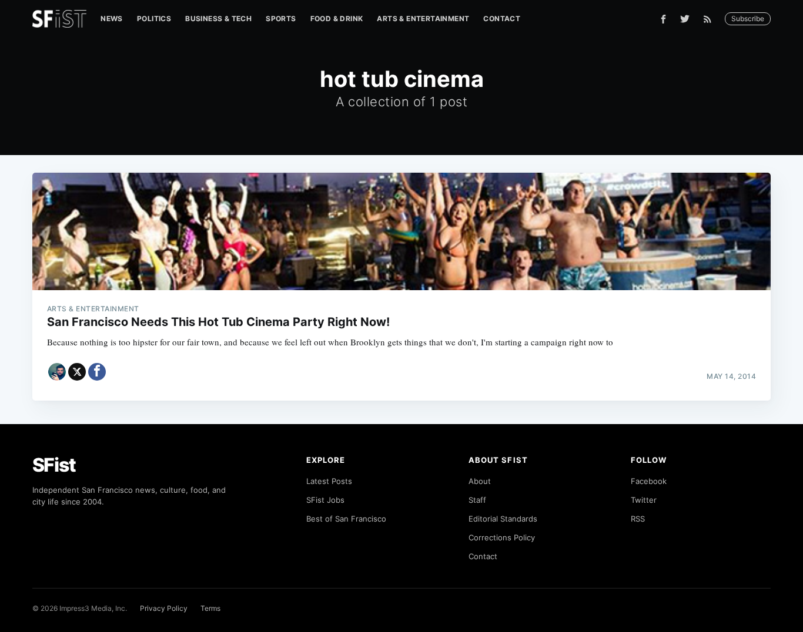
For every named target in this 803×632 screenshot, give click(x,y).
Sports (281, 18)
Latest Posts (329, 481)
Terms (210, 608)
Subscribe (747, 18)
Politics (154, 18)
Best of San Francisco (346, 518)
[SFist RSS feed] (710, 19)
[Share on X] (77, 372)
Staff (477, 500)
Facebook (649, 481)
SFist (54, 464)
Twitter (644, 500)
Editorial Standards (503, 518)
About (480, 481)
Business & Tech (218, 18)
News (112, 18)
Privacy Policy (164, 608)
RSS (638, 518)
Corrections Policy (502, 537)
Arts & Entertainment (423, 18)
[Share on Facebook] (97, 372)
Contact (501, 18)
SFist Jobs (325, 500)
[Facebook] (663, 19)
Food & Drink (336, 18)
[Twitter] (685, 19)
